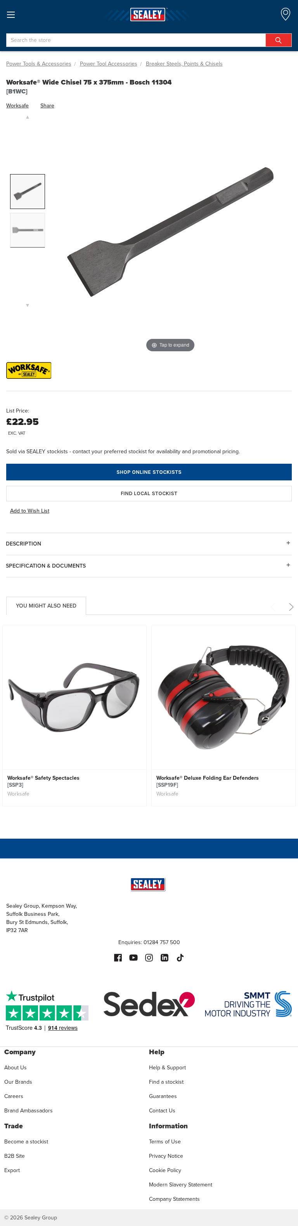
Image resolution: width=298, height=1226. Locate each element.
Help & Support (167, 1067)
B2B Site (14, 1156)
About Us (15, 1067)
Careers (13, 1096)
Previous (274, 607)
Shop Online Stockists (149, 472)
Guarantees (163, 1096)
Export (12, 1170)
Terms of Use (165, 1141)
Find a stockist (166, 1082)
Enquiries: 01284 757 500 (149, 942)
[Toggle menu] (10, 14)
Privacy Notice (166, 1156)
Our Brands (18, 1082)
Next (290, 607)
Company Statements (174, 1199)
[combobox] (149, 40)
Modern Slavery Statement (180, 1184)
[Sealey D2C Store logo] (149, 14)
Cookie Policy (165, 1170)
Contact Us (162, 1110)
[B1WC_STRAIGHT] (27, 230)
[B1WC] (27, 191)
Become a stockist (26, 1141)
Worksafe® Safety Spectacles (43, 781)
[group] (74, 722)
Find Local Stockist (149, 493)
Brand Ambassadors (28, 1110)
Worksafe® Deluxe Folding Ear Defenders (207, 781)
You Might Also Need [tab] (46, 606)
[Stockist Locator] (285, 16)
